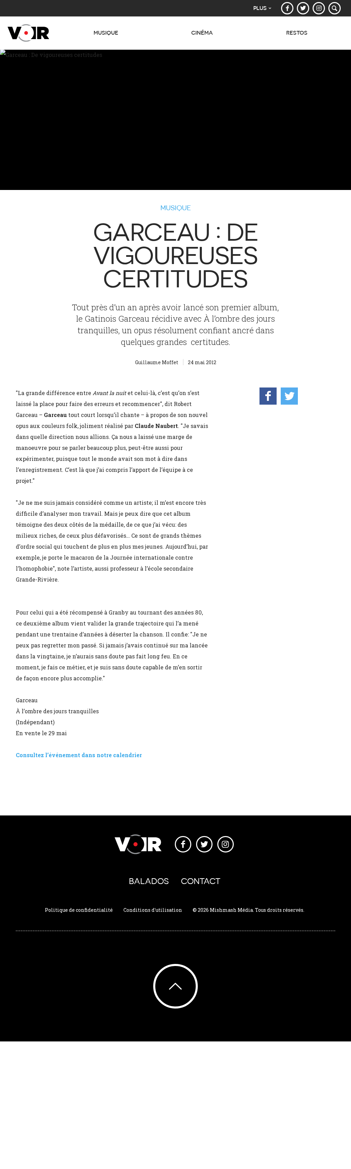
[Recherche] (334, 8)
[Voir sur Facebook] (287, 8)
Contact (200, 881)
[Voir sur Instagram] (319, 8)
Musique (175, 208)
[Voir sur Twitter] (303, 8)
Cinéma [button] (202, 32)
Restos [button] (296, 32)
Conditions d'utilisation (152, 910)
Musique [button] (106, 32)
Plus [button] (260, 8)
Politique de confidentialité (79, 910)
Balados (149, 881)
